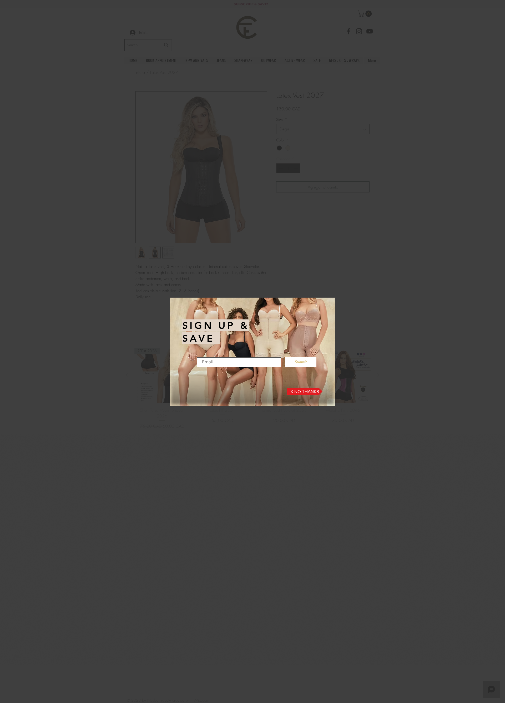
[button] (304, 391)
